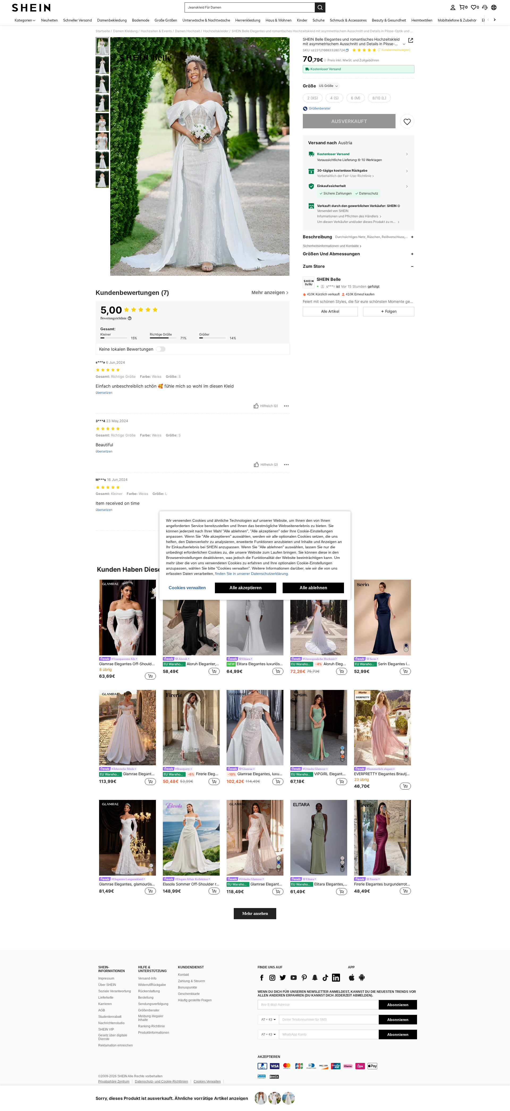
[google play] (362, 980)
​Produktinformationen (153, 1032)
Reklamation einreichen (115, 1045)
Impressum (106, 978)
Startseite (103, 31)
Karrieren (105, 1004)
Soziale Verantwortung (114, 991)
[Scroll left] (488, 20)
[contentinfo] (337, 1066)
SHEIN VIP (106, 1029)
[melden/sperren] (286, 406)
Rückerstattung (149, 991)
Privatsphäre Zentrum (113, 1081)
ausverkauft (349, 121)
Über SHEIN (107, 985)
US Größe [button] (326, 86)
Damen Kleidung (125, 31)
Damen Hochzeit (187, 31)
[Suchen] (320, 7)
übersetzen (104, 393)
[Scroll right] (494, 20)
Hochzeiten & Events (156, 31)
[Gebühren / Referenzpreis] (325, 60)
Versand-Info (147, 978)
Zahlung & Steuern (191, 981)
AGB (101, 1010)
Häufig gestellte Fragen (195, 1000)
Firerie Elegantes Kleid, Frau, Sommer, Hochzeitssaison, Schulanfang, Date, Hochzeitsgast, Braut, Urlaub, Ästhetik (192, 774)
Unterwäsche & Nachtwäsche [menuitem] (206, 20)
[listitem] (127, 631)
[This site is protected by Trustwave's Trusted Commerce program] (262, 1076)
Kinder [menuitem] (302, 20)
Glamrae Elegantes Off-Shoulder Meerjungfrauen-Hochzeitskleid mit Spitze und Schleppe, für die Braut (127, 664)
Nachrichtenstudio (111, 1023)
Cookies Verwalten (207, 1081)
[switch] (160, 349)
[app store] (351, 980)
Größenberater (148, 1010)
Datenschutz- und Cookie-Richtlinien (161, 1081)
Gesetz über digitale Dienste (112, 1037)
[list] (300, 978)
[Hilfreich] (256, 406)
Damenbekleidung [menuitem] (112, 20)
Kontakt (183, 975)
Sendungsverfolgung (153, 1004)
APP (351, 967)
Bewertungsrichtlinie (113, 318)
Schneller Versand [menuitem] (77, 20)
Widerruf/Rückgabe (152, 985)
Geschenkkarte (189, 994)
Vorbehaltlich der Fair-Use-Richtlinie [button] (344, 176)
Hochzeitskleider (215, 31)
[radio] (312, 98)
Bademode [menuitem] (140, 20)
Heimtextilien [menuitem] (421, 20)
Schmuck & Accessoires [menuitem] (348, 20)
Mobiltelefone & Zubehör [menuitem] (457, 20)
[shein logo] (31, 7)
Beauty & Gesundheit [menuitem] (389, 20)
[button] (485, 7)
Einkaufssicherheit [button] (331, 186)
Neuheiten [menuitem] (49, 20)
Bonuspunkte (187, 987)
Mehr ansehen (255, 913)
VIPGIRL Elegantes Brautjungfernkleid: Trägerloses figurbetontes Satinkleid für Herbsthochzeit (319, 774)
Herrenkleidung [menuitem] (247, 20)
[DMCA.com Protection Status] (274, 1076)
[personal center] (453, 7)
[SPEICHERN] (407, 121)
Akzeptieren (269, 1057)
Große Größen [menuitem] (166, 20)
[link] (463, 7)
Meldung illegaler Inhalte (150, 1018)
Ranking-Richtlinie (151, 1026)
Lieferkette (105, 997)
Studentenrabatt (109, 1017)
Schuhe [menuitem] (319, 20)
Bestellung (146, 997)
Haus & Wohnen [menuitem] (279, 20)
